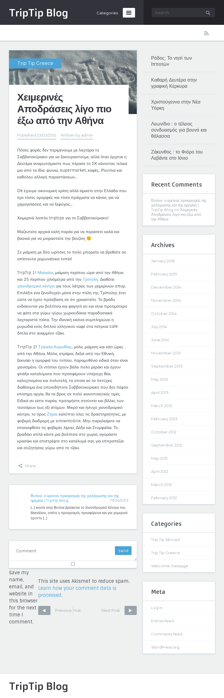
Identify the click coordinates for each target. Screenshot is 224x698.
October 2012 (163, 432)
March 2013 (161, 405)
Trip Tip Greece (35, 63)
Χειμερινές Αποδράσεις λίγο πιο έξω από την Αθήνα (176, 214)
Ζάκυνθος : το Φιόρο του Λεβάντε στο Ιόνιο (177, 155)
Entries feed (162, 620)
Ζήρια (53, 414)
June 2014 (160, 339)
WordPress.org (165, 647)
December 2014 (166, 287)
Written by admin (76, 135)
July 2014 (159, 326)
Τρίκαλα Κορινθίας (55, 346)
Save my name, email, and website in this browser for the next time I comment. (23, 597)
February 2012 (164, 497)
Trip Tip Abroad (165, 539)
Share (30, 465)
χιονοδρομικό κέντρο (36, 286)
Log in (156, 607)
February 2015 (164, 274)
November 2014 (166, 300)
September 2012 (166, 445)
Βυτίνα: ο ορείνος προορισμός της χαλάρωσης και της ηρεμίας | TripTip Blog (178, 205)
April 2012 (159, 471)
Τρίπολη (90, 279)
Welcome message (169, 565)
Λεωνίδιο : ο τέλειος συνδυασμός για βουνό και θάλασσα (179, 130)
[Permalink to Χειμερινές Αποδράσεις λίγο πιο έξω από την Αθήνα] (73, 82)
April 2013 (160, 392)
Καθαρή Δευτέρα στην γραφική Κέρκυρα (174, 83)
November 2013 (166, 353)
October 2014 (164, 313)
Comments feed (166, 634)
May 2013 (159, 379)
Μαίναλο (45, 272)
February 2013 (164, 418)
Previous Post (59, 610)
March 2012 (161, 484)
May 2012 (159, 458)
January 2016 (163, 260)
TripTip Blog (38, 685)
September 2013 (167, 366)
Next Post (111, 610)
